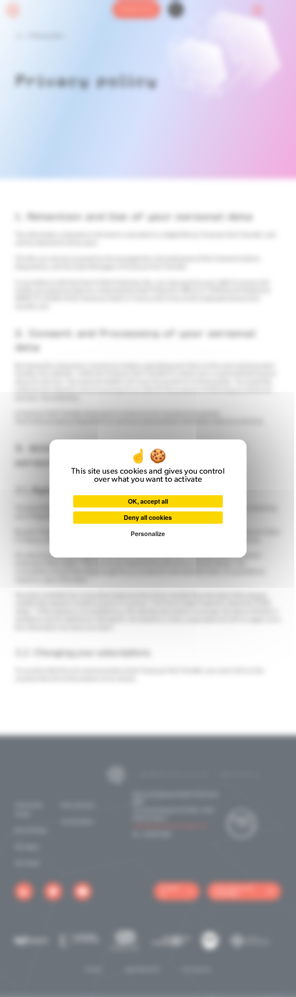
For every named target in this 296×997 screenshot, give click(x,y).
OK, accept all (148, 501)
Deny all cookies (148, 517)
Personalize (148, 533)
